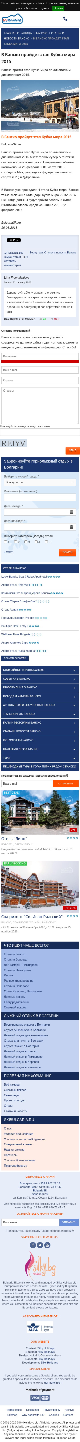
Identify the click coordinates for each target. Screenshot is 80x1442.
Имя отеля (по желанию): (21, 491)
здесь (45, 8)
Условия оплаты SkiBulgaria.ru (24, 1139)
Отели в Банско (14, 954)
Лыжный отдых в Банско (20, 1051)
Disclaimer (32, 1410)
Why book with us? (33, 1415)
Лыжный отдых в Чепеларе (22, 1067)
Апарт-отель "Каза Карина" (18, 650)
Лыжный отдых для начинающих (26, 1035)
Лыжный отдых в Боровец (21, 1062)
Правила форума (15, 1165)
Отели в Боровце (15, 959)
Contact (68, 1415)
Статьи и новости (15, 1111)
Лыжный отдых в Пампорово (23, 1056)
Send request (40, 1194)
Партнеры (10, 1155)
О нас (8, 1128)
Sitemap (12, 1415)
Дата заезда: (13, 506)
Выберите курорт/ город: (21, 476)
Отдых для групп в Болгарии (23, 1040)
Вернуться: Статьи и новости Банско (53, 252)
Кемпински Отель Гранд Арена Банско (25, 593)
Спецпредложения (16, 1002)
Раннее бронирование (18, 980)
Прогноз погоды (14, 1100)
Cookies (54, 1415)
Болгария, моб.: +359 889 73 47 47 (40, 1187)
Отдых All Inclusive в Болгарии (25, 1030)
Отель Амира (9, 609)
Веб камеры (12, 1084)
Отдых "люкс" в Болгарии (21, 1046)
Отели (8, 1105)
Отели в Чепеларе (16, 986)
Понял (58, 8)
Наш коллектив (14, 1149)
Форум (8, 975)
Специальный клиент (18, 1144)
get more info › (53, 1382)
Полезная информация (20, 749)
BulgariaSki (40, 1190)
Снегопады (11, 1095)
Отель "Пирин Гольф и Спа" (18, 601)
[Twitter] (40, 1245)
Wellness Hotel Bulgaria (15, 634)
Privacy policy (52, 1410)
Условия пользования (18, 1133)
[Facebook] (33, 1245)
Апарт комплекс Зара (14, 642)
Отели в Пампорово (17, 970)
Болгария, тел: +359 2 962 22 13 (40, 1183)
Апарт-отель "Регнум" (14, 584)
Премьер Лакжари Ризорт (17, 617)
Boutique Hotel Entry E (15, 626)
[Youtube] (47, 1245)
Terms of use (14, 1410)
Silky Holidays (45, 1348)
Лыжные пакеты (14, 996)
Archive (69, 1410)
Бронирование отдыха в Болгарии (27, 1024)
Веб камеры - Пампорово (21, 965)
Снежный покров (15, 1007)
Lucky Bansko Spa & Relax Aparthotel (24, 576)
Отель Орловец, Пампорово (23, 991)
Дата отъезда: (14, 520)
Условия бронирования (19, 1160)
